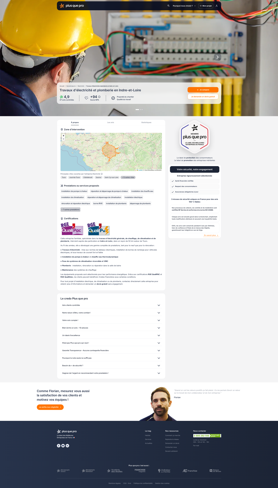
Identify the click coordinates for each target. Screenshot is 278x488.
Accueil (62, 86)
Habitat (147, 435)
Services (148, 439)
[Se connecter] (216, 6)
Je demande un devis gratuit (203, 96)
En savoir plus (210, 235)
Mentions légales (115, 483)
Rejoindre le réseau (172, 439)
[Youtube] (63, 445)
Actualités (148, 443)
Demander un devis (172, 443)
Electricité (81, 86)
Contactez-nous (171, 447)
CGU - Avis (127, 483)
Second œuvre (71, 86)
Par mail (196, 445)
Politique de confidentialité (143, 483)
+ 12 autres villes (128, 177)
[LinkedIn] (67, 445)
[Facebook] (58, 445)
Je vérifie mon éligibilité (49, 407)
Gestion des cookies (162, 483)
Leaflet (140, 170)
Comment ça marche (172, 435)
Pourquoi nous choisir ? (183, 6)
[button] (63, 135)
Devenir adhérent (171, 451)
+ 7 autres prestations (70, 209)
